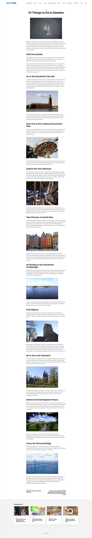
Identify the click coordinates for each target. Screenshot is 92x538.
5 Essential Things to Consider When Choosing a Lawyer (21, 520)
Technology (76, 3)
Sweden (43, 448)
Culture (35, 3)
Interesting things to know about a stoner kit (37, 520)
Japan (44, 3)
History (40, 3)
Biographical (29, 3)
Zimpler (55, 351)
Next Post (56, 492)
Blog (81, 3)
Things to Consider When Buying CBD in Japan (70, 520)
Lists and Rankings (52, 3)
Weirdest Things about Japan (53, 519)
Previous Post (33, 491)
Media (59, 3)
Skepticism (69, 3)
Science (64, 3)
